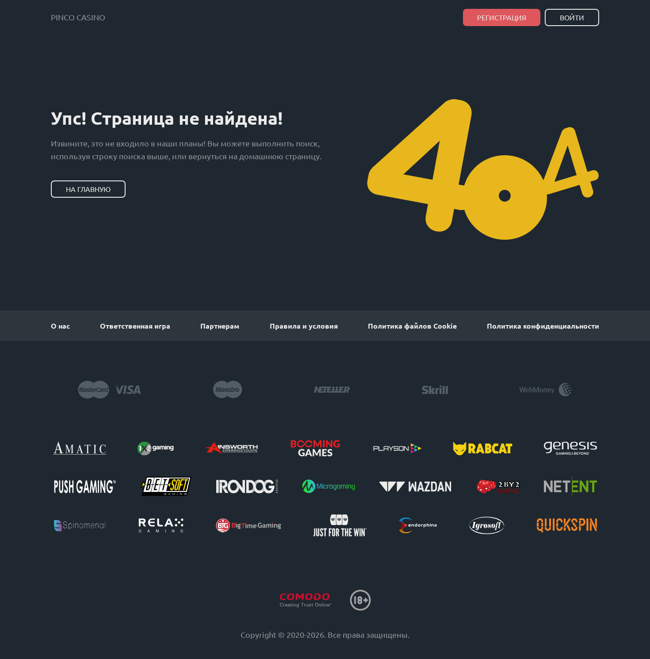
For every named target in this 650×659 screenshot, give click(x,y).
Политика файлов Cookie (412, 325)
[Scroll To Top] (617, 635)
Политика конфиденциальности (543, 325)
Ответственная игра (135, 325)
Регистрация (501, 17)
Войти (572, 17)
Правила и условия (304, 325)
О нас (60, 325)
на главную (88, 188)
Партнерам (219, 325)
